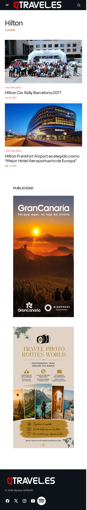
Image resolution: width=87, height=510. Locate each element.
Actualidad (13, 88)
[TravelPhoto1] (43, 387)
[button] (7, 5)
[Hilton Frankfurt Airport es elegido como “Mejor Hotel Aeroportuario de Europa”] (43, 125)
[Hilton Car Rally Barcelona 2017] (43, 61)
